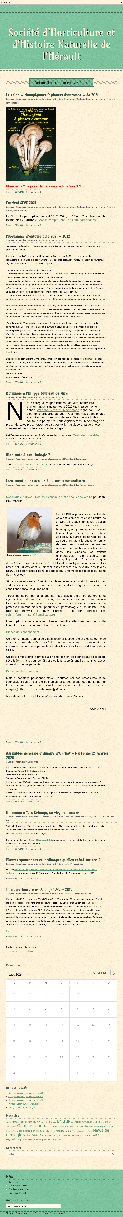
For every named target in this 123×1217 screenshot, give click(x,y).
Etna (81, 1127)
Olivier (35, 1135)
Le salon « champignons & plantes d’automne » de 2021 (52, 95)
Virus (60, 1140)
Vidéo (50, 1140)
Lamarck (96, 817)
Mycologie (100, 99)
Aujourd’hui (99, 973)
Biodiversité (51, 1122)
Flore (87, 1126)
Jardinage (78, 864)
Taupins (28, 1140)
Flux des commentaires (18, 1189)
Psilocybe (62, 1136)
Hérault (109, 1126)
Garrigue (102, 1126)
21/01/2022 (19, 225)
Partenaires (46, 1135)
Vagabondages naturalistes (86, 435)
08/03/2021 (19, 470)
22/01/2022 (19, 192)
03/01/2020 (19, 849)
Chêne (106, 1122)
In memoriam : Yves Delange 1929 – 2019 (39, 889)
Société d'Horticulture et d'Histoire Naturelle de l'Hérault (61, 44)
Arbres (9, 211)
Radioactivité (72, 1136)
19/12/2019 (19, 936)
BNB (61, 1121)
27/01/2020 (19, 802)
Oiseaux (91, 485)
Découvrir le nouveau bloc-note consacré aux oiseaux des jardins (49, 497)
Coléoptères (11, 1127)
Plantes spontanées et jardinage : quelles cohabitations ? (53, 859)
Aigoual (15, 1122)
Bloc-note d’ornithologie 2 (28, 454)
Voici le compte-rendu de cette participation (66, 220)
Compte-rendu (31, 1125)
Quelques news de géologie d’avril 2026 (25, 1100)
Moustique (83, 1131)
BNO (76, 459)
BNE (69, 1121)
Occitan (27, 1135)
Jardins (83, 485)
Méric (89, 1131)
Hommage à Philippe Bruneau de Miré (37, 393)
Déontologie (74, 1126)
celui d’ (42, 840)
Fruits (94, 1126)
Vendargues (41, 1139)
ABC (8, 1121)
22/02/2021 (19, 742)
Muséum (106, 817)
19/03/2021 (19, 444)
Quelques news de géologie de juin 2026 (25, 1093)
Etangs (83, 459)
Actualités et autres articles (28, 99)
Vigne (55, 1140)
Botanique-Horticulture (52, 99)
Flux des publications (17, 1186)
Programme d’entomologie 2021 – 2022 (38, 236)
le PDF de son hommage (23, 833)
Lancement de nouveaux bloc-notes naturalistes (45, 480)
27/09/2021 (19, 382)
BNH (76, 1122)
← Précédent (12, 951)
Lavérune (51, 1131)
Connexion (13, 1182)
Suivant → (33, 951)
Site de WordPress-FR (18, 1193)
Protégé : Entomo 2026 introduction (23, 1104)
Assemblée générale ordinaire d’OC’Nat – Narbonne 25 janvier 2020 (57, 755)
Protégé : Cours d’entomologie (21, 1107)
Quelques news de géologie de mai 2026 (26, 1096)
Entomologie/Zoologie (74, 99)
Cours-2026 (64, 1127)
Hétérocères (11, 1131)
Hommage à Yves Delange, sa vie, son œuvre (42, 812)
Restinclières (84, 1135)
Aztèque (42, 1122)
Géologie (90, 99)
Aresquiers (33, 1122)
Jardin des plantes (82, 817)
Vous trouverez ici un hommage (58, 410)
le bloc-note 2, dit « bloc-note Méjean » (30, 464)
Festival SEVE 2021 (21, 202)
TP (33, 1140)
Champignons (93, 1121)
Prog (55, 1135)
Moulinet (75, 1131)
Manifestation (12, 103)
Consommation (51, 1127)
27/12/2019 (19, 878)
